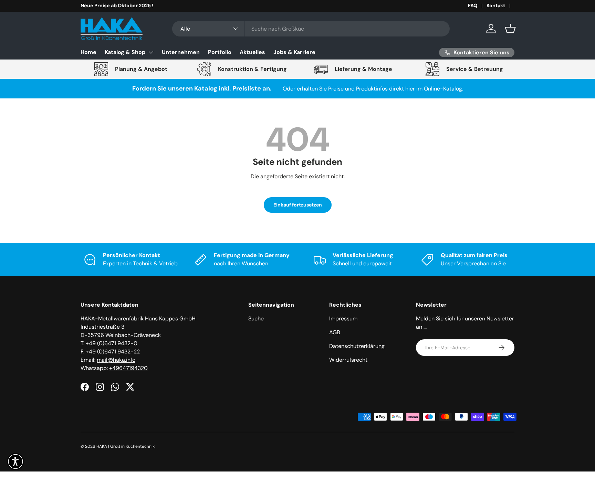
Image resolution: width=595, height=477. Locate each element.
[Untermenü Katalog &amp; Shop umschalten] (151, 52)
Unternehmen (181, 52)
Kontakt (496, 5)
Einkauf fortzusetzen (297, 205)
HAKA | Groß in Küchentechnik (125, 446)
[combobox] (311, 28)
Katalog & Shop (125, 52)
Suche (256, 318)
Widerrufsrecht (348, 359)
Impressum (343, 318)
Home (88, 52)
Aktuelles (252, 52)
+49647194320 (128, 368)
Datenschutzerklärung (357, 346)
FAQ (472, 5)
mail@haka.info (116, 359)
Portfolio (219, 52)
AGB (334, 332)
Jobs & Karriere (294, 52)
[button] (510, 28)
